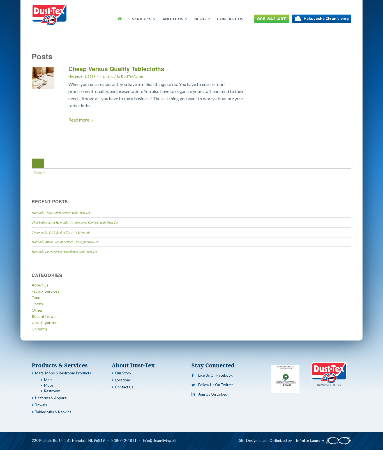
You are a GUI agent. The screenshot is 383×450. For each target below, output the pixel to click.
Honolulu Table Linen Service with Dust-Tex (61, 212)
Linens (108, 76)
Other (37, 310)
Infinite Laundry (310, 440)
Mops (49, 385)
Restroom (52, 391)
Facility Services (45, 291)
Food (36, 297)
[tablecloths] (43, 78)
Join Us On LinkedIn (214, 394)
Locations (123, 380)
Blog (200, 19)
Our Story (123, 373)
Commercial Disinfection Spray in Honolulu (61, 232)
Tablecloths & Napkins (53, 412)
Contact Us (230, 19)
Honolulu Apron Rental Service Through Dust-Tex (65, 241)
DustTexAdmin (132, 76)
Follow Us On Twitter (215, 385)
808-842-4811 (272, 18)
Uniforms (40, 329)
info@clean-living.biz (159, 440)
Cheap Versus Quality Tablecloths (116, 68)
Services (141, 19)
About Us (172, 19)
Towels (41, 405)
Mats (48, 379)
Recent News (44, 316)
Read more (78, 119)
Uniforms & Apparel (51, 398)
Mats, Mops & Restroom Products (63, 373)
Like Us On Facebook (215, 375)
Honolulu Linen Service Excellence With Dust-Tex (64, 251)
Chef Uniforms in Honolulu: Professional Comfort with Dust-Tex (75, 222)
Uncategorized (44, 322)
